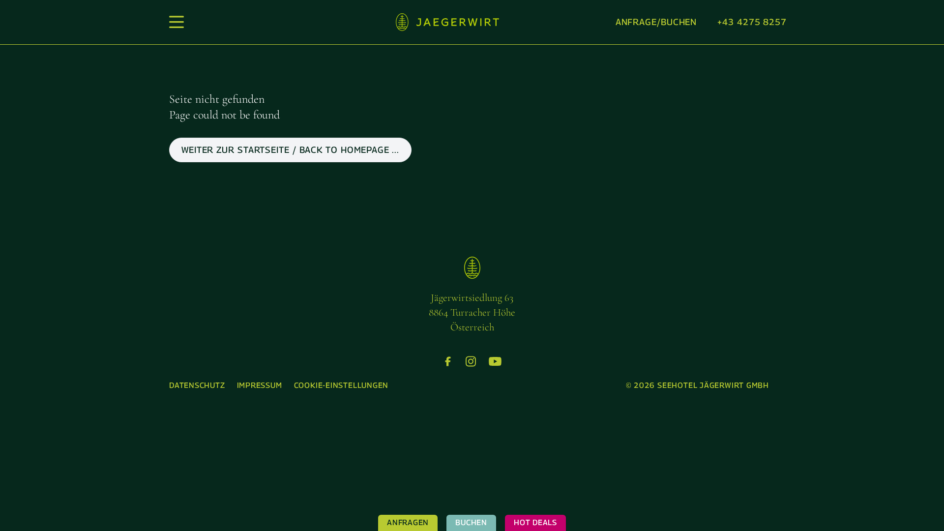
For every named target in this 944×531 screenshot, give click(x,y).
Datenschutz (197, 385)
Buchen (471, 522)
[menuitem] (197, 386)
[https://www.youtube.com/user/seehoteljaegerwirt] (495, 361)
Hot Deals (535, 522)
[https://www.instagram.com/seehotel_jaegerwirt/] (471, 361)
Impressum (259, 385)
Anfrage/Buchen (656, 22)
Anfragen (408, 522)
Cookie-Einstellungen (341, 385)
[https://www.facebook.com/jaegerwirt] (448, 361)
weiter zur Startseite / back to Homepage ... (290, 150)
